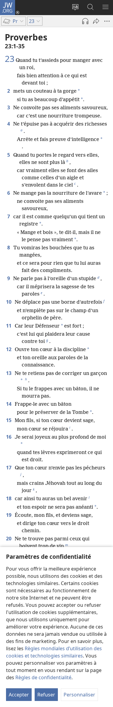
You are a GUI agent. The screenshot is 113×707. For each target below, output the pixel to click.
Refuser (46, 694)
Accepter (19, 694)
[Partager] (96, 21)
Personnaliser (79, 694)
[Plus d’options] (107, 21)
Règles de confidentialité (43, 677)
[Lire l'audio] (85, 21)
